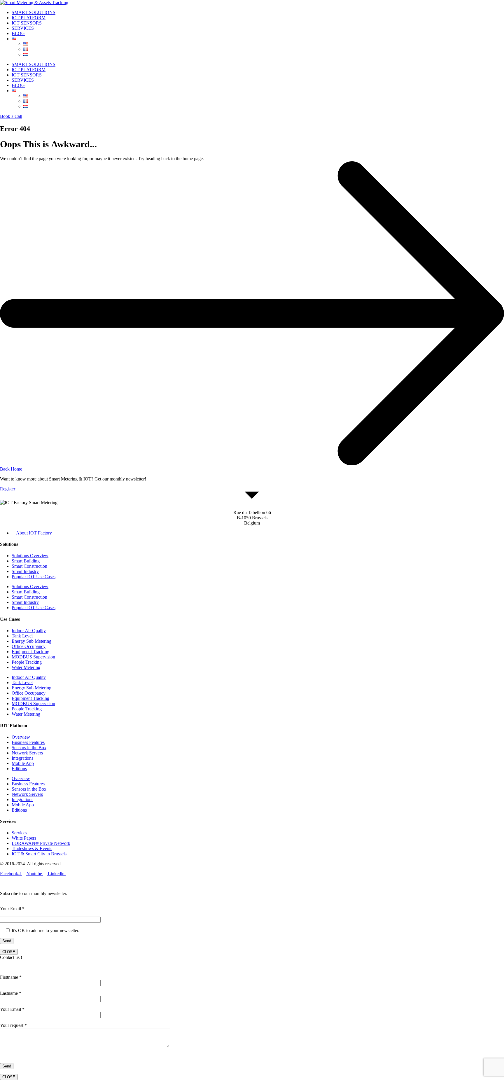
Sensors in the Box (29, 747)
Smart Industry (25, 571)
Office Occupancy (29, 646)
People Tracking (27, 662)
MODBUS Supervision (33, 656)
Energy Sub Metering (31, 641)
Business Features (28, 742)
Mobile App (23, 763)
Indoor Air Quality (29, 630)
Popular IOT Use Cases (33, 576)
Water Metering (26, 667)
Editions (19, 768)
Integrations (22, 758)
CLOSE (8, 952)
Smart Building (26, 560)
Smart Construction (29, 566)
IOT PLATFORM (29, 17)
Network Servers (27, 752)
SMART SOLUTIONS (33, 12)
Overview (21, 737)
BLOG (18, 33)
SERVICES (23, 28)
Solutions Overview (30, 555)
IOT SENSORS (27, 22)
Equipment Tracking (30, 651)
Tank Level (22, 635)
